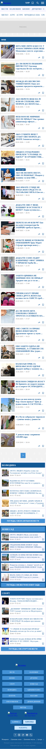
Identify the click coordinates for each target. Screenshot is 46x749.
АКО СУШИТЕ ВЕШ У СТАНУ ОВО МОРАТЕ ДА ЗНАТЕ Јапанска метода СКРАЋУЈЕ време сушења (23, 140)
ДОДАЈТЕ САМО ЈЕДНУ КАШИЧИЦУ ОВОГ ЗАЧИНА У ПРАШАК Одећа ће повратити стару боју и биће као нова (23, 263)
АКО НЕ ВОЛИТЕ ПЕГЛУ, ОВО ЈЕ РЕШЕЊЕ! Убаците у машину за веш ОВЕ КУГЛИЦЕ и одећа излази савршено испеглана (23, 175)
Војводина (12, 690)
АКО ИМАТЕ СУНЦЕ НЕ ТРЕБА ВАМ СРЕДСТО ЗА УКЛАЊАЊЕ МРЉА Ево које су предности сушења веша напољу (23, 193)
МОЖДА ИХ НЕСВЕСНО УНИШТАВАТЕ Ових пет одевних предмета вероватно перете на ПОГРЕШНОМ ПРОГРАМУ (23, 87)
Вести (4, 9)
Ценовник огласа (16, 739)
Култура (12, 696)
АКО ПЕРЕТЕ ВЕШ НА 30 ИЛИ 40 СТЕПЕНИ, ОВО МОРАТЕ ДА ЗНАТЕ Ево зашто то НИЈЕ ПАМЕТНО (23, 104)
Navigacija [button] (42, 2)
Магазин (34, 696)
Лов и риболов (12, 702)
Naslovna (23, 728)
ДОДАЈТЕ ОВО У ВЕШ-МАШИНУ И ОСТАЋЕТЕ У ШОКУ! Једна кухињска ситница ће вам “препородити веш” (23, 210)
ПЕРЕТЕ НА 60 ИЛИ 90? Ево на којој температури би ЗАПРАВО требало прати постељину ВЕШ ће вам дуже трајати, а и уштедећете (23, 228)
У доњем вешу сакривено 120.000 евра (23, 440)
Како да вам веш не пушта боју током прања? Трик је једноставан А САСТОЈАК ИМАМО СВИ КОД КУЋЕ (23, 405)
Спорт (12, 684)
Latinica (16, 722)
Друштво (37, 9)
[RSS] (30, 734)
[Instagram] (19, 734)
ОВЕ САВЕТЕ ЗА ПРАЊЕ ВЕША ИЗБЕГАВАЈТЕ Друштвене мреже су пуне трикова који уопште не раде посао (23, 334)
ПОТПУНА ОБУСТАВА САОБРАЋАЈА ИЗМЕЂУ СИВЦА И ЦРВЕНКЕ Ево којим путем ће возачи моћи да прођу (23, 493)
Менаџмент (5, 739)
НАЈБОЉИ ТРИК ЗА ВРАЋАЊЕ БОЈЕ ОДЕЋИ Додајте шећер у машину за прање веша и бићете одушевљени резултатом (23, 369)
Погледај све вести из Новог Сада (23, 585)
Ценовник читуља (29, 739)
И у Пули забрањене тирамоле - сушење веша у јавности (23, 422)
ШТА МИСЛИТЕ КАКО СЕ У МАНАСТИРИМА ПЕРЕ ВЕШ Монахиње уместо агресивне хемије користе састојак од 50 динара (23, 51)
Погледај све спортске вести (23, 649)
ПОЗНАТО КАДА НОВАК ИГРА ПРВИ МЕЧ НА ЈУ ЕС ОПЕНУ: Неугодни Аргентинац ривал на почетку (23, 641)
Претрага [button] (37, 2)
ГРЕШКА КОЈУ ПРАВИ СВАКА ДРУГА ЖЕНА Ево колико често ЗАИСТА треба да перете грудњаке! (23, 299)
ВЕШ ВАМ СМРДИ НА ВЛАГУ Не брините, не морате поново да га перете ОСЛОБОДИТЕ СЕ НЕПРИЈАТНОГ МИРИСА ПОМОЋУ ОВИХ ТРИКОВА (23, 387)
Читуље (23, 707)
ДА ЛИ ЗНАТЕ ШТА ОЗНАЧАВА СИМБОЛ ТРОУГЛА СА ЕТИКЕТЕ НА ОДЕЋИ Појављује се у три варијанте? (23, 316)
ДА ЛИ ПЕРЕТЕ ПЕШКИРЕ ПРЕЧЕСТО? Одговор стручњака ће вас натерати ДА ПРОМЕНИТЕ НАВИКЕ (23, 69)
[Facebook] (15, 734)
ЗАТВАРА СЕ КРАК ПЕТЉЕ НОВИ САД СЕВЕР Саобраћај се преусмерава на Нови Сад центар (23, 557)
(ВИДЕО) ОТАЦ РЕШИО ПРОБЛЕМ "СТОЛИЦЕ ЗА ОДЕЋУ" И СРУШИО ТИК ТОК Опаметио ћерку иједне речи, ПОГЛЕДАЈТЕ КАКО (23, 157)
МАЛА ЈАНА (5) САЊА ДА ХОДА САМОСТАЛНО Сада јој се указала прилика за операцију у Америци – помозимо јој (23, 577)
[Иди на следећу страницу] (23, 455)
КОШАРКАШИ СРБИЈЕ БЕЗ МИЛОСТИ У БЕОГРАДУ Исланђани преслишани (23, 621)
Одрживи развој (33, 690)
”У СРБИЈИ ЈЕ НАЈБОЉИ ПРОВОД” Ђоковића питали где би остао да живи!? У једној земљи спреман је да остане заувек (23, 631)
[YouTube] (27, 734)
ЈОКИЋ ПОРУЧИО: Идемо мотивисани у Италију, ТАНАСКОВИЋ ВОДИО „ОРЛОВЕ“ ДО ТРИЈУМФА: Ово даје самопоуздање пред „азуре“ (23, 601)
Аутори (39, 739)
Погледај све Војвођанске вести (23, 521)
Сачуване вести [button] (32, 2)
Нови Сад (34, 684)
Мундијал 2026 (32, 14)
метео (4, 14)
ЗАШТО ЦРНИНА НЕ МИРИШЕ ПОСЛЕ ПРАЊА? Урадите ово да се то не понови (23, 281)
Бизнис (26, 9)
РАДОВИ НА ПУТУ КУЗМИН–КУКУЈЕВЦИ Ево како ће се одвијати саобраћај (23, 483)
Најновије (15, 9)
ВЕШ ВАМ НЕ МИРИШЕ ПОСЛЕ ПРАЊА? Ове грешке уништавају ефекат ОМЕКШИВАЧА (23, 122)
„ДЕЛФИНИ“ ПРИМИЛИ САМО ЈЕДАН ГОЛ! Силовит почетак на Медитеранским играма (23, 611)
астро (19, 14)
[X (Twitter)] (23, 734)
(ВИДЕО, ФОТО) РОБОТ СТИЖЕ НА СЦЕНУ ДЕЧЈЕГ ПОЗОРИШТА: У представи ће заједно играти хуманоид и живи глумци (23, 513)
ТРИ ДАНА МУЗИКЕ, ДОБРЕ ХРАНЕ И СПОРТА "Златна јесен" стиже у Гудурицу (23, 503)
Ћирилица (29, 722)
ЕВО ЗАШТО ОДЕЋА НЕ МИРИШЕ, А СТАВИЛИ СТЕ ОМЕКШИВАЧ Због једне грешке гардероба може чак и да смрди (23, 352)
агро (12, 14)
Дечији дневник (33, 702)
